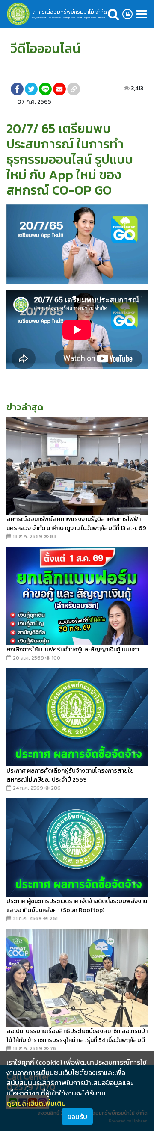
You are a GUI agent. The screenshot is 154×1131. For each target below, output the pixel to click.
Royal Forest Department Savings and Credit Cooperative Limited (68, 17)
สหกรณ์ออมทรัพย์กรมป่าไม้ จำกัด (69, 12)
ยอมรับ (77, 1116)
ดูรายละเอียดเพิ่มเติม (36, 1103)
